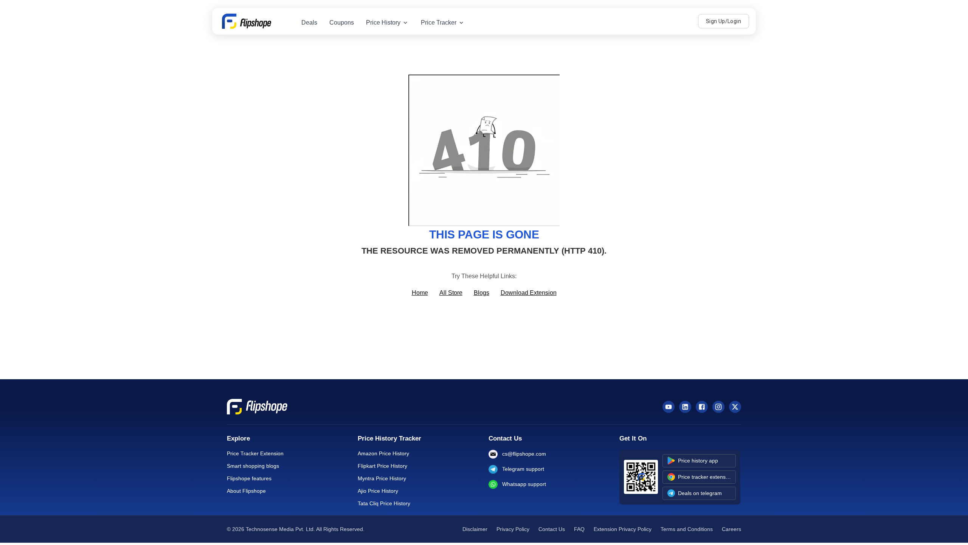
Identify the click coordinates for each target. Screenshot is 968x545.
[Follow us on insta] (718, 407)
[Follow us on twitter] (735, 407)
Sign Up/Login (723, 21)
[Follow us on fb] (702, 407)
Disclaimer (474, 529)
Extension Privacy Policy (623, 529)
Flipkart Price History (382, 466)
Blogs (481, 293)
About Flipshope (246, 491)
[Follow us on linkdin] (685, 407)
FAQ (579, 529)
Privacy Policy (512, 529)
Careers (731, 529)
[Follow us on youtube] (668, 407)
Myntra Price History (382, 478)
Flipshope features (249, 478)
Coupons (341, 22)
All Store (450, 293)
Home (420, 293)
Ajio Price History (378, 491)
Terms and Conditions (687, 529)
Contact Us (551, 529)
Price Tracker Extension (255, 453)
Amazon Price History (383, 453)
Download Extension (529, 293)
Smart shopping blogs (253, 466)
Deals (309, 22)
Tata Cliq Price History (384, 503)
